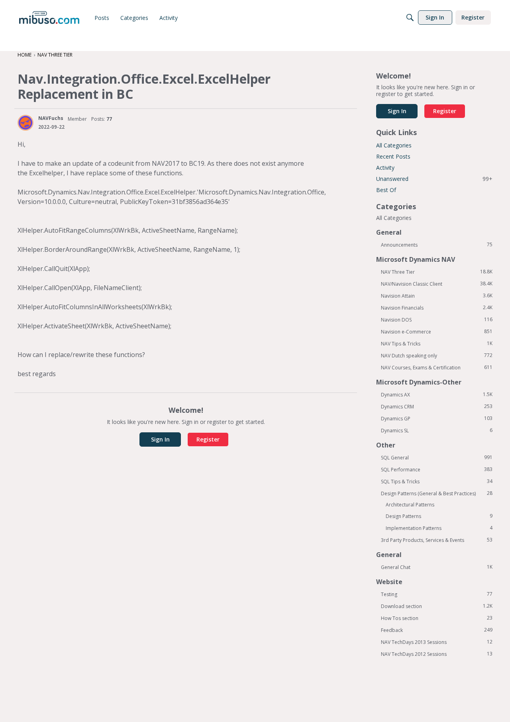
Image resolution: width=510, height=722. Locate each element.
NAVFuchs (50, 118)
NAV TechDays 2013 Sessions (436, 641)
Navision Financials (436, 307)
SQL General (436, 457)
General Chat (436, 567)
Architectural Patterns (410, 505)
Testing (436, 594)
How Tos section (436, 618)
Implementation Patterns (439, 528)
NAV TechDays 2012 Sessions (436, 653)
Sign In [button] (160, 439)
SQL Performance (436, 469)
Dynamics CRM (436, 406)
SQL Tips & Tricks (436, 481)
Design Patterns (439, 516)
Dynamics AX (436, 394)
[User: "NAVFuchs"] (25, 123)
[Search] (410, 17)
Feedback (436, 630)
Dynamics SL (436, 430)
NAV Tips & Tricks (436, 343)
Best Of (386, 190)
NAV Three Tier (436, 271)
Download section (436, 606)
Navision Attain (436, 295)
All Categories (394, 145)
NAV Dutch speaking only (436, 355)
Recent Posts (393, 156)
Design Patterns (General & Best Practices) (436, 493)
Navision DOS (436, 319)
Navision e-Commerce (436, 331)
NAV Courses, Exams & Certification (436, 367)
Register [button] (208, 439)
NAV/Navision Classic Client (436, 283)
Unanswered (434, 178)
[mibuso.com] (49, 17)
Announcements (436, 244)
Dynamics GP (436, 418)
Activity (385, 167)
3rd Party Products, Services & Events (436, 539)
